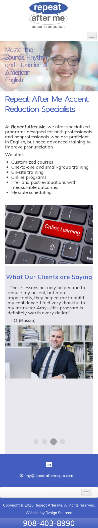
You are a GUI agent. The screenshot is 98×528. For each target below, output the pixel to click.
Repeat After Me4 (49, 78)
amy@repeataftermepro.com (48, 475)
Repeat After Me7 (40, 79)
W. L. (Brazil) (44, 441)
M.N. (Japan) (62, 441)
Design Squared (59, 513)
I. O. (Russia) (53, 441)
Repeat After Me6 (57, 78)
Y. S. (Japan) (35, 441)
